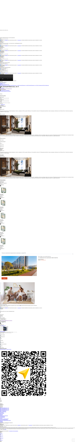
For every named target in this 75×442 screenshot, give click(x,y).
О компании (2, 1)
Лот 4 (1, 91)
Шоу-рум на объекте (3, 4)
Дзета (10, 91)
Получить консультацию (3, 348)
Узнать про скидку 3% (3, 89)
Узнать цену (1, 194)
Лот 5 (3, 91)
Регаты (1, 3)
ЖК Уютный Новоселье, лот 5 (13, 85)
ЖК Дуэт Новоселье (39, 85)
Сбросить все (3, 104)
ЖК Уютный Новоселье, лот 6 (22, 85)
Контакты (1, 2)
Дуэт (8, 91)
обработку (6, 40)
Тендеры (1, 11)
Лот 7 (6, 91)
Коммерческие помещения (4, 415)
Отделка (1, 13)
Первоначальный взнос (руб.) (4, 332)
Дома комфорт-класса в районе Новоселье (44, 256)
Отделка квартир (2, 331)
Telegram (1, 421)
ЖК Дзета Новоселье (46, 85)
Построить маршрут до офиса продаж (5, 349)
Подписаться (2, 424)
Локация (1, 12)
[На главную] (5, 9)
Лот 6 (4, 91)
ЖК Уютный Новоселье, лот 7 (31, 85)
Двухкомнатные (2, 417)
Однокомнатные (2, 416)
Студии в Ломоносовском (4, 419)
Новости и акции (2, 23)
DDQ (5, 429)
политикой (19, 40)
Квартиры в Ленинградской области (5, 420)
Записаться (1, 46)
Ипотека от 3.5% (2, 25)
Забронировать (2, 51)
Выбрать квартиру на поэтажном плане (6, 88)
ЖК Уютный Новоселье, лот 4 (4, 84)
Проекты (1, 18)
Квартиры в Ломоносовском (4, 418)
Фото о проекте (2, 19)
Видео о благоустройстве (3, 20)
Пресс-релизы (2, 413)
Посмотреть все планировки (5, 90)
